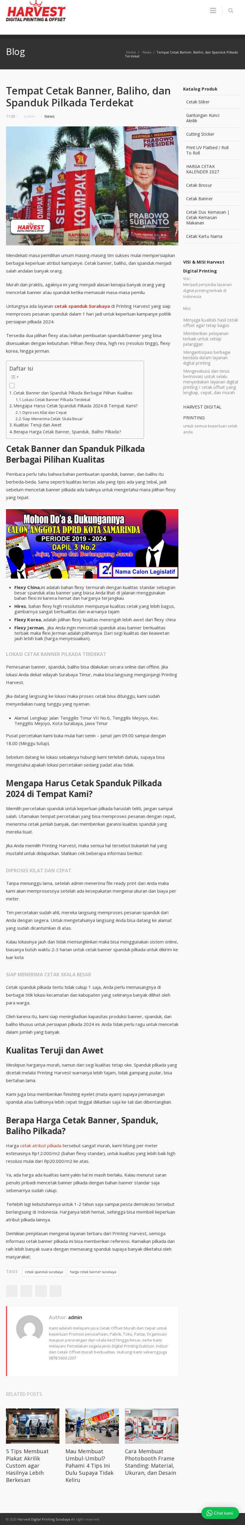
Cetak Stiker (197, 102)
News (50, 116)
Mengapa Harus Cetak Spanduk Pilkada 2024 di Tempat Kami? (75, 406)
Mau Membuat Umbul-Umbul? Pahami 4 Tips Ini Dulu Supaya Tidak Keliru (89, 1465)
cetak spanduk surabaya (44, 1271)
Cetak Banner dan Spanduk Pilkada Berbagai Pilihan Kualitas (72, 393)
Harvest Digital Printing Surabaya (44, 1519)
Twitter (26, 1291)
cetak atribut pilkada (40, 1145)
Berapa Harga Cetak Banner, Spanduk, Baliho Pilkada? (67, 432)
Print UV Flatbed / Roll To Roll (207, 150)
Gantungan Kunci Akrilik (202, 117)
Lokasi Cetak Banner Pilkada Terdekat (56, 399)
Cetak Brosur (199, 185)
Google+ (41, 1291)
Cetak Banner (199, 198)
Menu (213, 10)
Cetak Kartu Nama (204, 236)
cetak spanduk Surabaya (82, 306)
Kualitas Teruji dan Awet (37, 425)
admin (75, 1317)
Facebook (12, 1291)
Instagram (233, 1519)
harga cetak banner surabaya (93, 1271)
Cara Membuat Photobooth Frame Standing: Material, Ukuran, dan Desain (150, 1462)
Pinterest (56, 1291)
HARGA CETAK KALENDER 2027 (202, 169)
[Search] (230, 10)
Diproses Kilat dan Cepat (44, 412)
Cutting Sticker (200, 134)
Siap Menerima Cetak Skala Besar (52, 418)
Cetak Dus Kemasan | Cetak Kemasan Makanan (207, 217)
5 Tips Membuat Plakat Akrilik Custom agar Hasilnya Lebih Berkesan (27, 1465)
